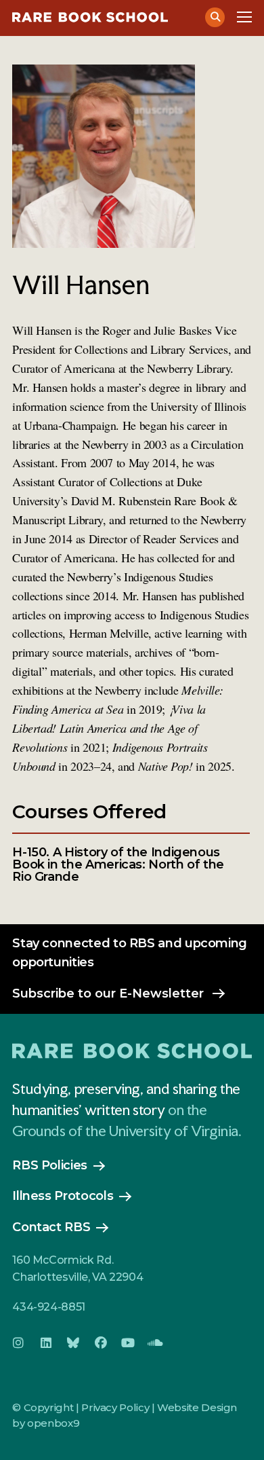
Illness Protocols (62, 1195)
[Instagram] (18, 1343)
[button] (215, 17)
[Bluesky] (73, 1343)
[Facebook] (101, 1343)
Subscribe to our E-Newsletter (108, 993)
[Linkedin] (46, 1343)
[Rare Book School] (101, 17)
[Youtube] (128, 1343)
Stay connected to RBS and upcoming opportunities (129, 953)
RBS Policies (49, 1165)
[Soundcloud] (156, 1343)
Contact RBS (51, 1227)
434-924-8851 (48, 1306)
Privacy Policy (115, 1407)
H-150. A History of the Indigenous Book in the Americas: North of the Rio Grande (118, 864)
